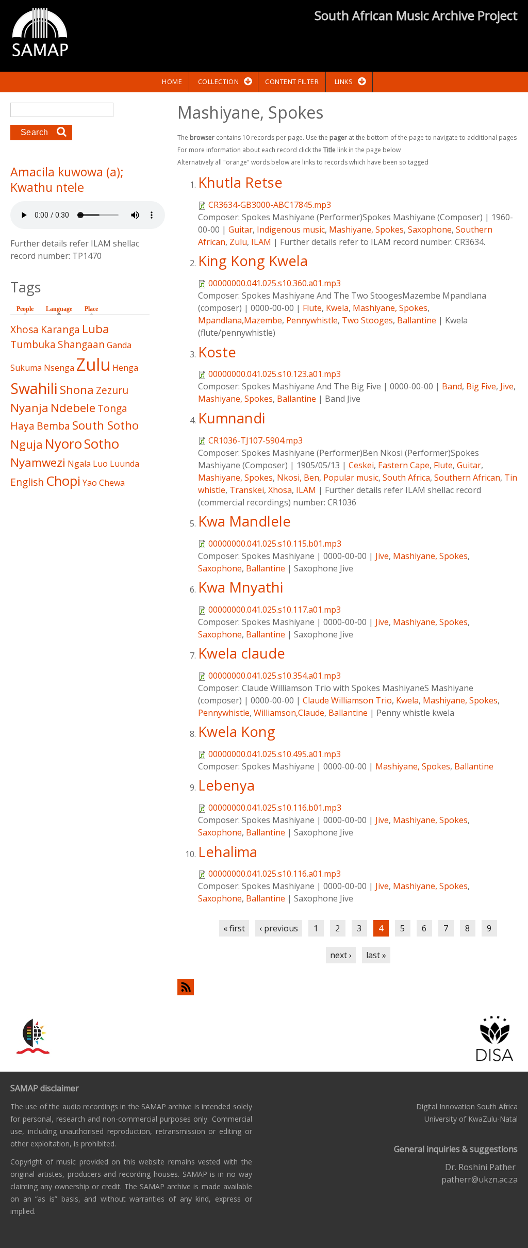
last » (376, 955)
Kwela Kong (236, 731)
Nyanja (29, 408)
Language (61, 309)
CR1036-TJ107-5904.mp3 (255, 440)
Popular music (350, 477)
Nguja (26, 444)
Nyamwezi (37, 462)
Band (452, 386)
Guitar (240, 229)
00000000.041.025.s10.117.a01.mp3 (274, 609)
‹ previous (278, 928)
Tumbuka (33, 344)
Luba (95, 329)
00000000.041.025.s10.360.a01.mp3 (274, 283)
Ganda (119, 345)
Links (344, 81)
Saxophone (430, 229)
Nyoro (63, 444)
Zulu (238, 242)
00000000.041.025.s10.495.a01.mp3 (274, 754)
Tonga (112, 408)
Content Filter (292, 81)
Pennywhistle (312, 320)
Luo (100, 463)
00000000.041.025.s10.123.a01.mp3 (274, 374)
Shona (77, 390)
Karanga (60, 329)
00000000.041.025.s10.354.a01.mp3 (274, 675)
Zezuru (112, 390)
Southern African (467, 477)
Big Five (481, 386)
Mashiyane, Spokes (366, 229)
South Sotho (105, 425)
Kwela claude (241, 653)
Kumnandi (231, 418)
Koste (217, 352)
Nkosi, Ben (298, 477)
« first (234, 928)
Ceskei (361, 465)
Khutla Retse (240, 182)
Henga (125, 367)
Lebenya (226, 785)
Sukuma (26, 367)
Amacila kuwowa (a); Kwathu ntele (67, 179)
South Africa (406, 477)
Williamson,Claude (289, 712)
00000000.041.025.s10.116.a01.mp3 (274, 873)
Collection (218, 81)
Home (172, 81)
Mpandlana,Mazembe (240, 320)
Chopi (63, 481)
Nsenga (59, 367)
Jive (507, 386)
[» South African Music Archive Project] (40, 33)
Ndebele (73, 408)
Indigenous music (291, 229)
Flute (312, 308)
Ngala (79, 463)
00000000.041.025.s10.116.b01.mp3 (274, 807)
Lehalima (227, 851)
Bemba (53, 426)
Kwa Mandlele (244, 521)
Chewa (112, 482)
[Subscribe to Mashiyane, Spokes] (347, 987)
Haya (22, 426)
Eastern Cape (404, 465)
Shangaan (81, 344)
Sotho (101, 444)
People (25, 309)
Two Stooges (367, 320)
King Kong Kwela (253, 260)
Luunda (124, 463)
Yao (89, 482)
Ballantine (416, 320)
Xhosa (280, 490)
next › (341, 955)
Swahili (34, 388)
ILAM (261, 242)
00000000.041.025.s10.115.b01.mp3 (274, 543)
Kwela (337, 308)
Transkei (246, 490)
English (27, 482)
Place (91, 309)
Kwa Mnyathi (240, 587)
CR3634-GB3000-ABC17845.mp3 (269, 204)
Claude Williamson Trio (347, 700)
